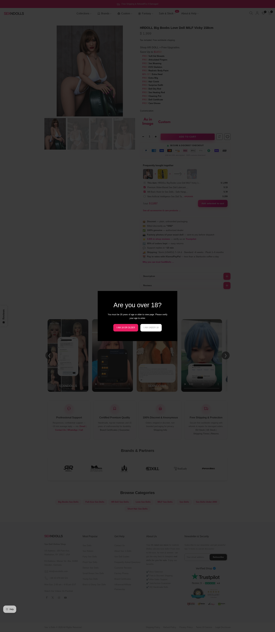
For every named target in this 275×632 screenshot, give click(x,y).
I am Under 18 (151, 327)
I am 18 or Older (125, 327)
